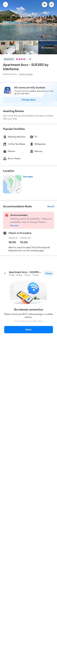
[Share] (51, 4)
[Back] (5, 4)
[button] (12, 184)
